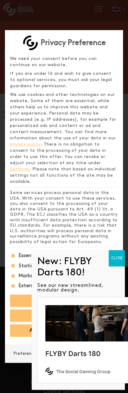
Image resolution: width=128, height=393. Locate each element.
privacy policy (25, 144)
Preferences (25, 353)
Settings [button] (19, 169)
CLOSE (116, 258)
